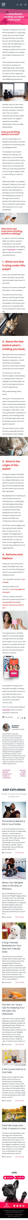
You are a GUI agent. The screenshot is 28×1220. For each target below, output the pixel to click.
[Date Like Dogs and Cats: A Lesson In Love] (14, 1121)
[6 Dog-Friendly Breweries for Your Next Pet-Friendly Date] (14, 939)
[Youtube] (25, 718)
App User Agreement (14, 1216)
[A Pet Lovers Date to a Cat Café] (14, 1065)
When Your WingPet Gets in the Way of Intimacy (12, 885)
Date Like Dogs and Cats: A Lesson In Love (13, 1127)
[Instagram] (18, 718)
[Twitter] (22, 718)
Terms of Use (9, 1214)
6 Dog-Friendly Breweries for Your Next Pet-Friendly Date (11, 947)
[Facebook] (20, 718)
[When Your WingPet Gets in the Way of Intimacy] (14, 879)
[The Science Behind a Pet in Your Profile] (14, 817)
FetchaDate (11, 249)
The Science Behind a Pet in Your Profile (13, 823)
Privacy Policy (18, 1214)
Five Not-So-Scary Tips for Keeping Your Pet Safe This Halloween (13, 1009)
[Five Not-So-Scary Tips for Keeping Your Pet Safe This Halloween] (14, 1001)
